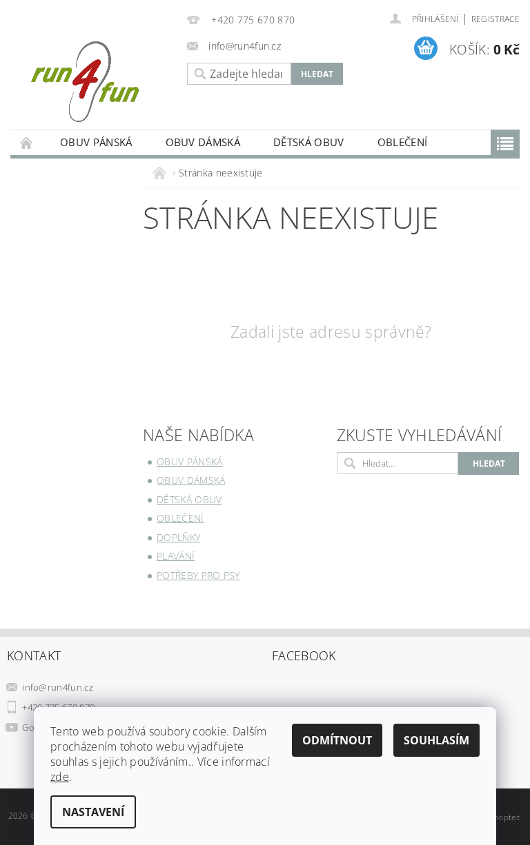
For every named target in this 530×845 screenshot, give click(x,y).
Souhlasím (436, 740)
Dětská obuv (308, 142)
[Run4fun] (95, 81)
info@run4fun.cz (57, 687)
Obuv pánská (96, 142)
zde (59, 776)
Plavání (176, 555)
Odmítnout (337, 740)
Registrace (495, 19)
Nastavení (93, 811)
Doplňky (178, 537)
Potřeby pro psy (198, 575)
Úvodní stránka (26, 142)
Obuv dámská (203, 142)
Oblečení (402, 142)
